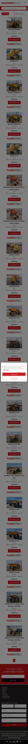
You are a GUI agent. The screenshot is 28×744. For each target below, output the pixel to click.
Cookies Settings (14, 378)
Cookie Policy (5, 370)
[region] (14, 372)
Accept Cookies (14, 374)
